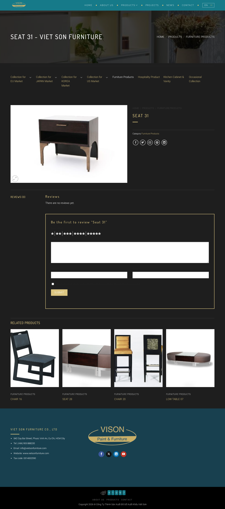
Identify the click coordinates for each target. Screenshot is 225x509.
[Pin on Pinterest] (157, 142)
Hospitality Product (149, 77)
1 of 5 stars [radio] (52, 233)
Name (55, 268)
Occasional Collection (195, 79)
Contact (127, 500)
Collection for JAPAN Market (44, 79)
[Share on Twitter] (142, 142)
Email (136, 268)
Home (160, 36)
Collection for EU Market (18, 79)
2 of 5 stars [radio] (58, 233)
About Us (98, 500)
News (170, 5)
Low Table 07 (174, 399)
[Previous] (13, 369)
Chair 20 (120, 399)
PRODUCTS (128, 5)
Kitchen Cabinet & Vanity (173, 79)
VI (211, 5)
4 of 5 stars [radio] (79, 233)
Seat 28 (67, 399)
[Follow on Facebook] (101, 454)
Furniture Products (200, 36)
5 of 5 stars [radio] (93, 233)
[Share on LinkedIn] (164, 142)
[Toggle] (30, 77)
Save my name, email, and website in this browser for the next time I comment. (98, 284)
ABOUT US (106, 5)
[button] (15, 178)
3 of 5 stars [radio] (67, 233)
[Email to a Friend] (150, 142)
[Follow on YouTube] (124, 454)
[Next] (212, 369)
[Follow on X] (109, 454)
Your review (58, 239)
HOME (88, 5)
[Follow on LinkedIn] (116, 454)
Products (175, 36)
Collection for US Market (94, 79)
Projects (152, 5)
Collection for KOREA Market (69, 81)
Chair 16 (16, 399)
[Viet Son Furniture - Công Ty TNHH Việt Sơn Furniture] (28, 5)
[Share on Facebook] (135, 142)
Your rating (58, 228)
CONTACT (188, 5)
